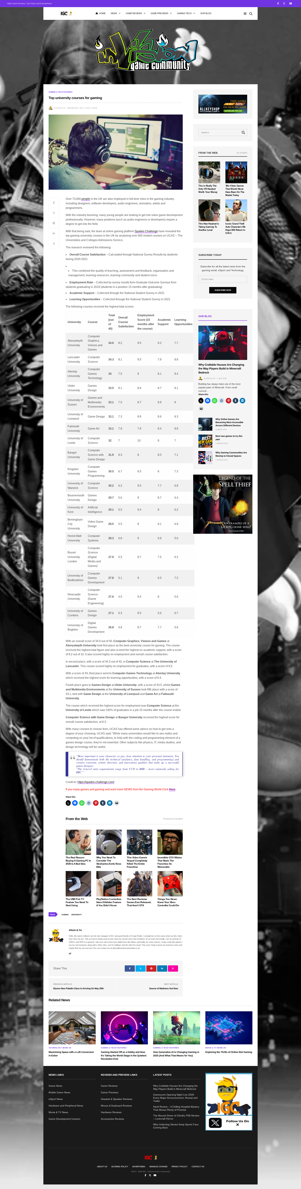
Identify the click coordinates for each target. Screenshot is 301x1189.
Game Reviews (134, 13)
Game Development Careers (64, 1118)
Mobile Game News (59, 1092)
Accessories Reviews (112, 1118)
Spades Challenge (146, 231)
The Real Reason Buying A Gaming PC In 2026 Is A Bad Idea (78, 860)
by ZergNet (242, 153)
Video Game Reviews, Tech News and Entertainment (29, 3)
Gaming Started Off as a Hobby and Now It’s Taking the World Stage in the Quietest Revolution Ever (123, 1055)
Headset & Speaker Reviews (116, 1099)
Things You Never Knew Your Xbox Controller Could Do (168, 902)
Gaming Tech (184, 13)
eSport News (56, 1099)
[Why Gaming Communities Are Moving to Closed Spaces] (205, 457)
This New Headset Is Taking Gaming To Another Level (208, 226)
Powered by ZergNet (173, 819)
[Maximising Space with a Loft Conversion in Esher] (72, 1027)
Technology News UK (60, 1048)
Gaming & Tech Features (60, 92)
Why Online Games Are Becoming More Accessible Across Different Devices (229, 422)
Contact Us (198, 1167)
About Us (102, 1167)
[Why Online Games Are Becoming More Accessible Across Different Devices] (205, 424)
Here (172, 789)
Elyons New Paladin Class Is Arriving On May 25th (78, 988)
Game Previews (159, 13)
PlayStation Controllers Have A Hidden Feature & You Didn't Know (108, 902)
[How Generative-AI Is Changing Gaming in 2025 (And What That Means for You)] (176, 1027)
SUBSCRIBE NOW (223, 290)
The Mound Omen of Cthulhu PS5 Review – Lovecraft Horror (176, 1117)
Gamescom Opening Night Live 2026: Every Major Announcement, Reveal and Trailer (175, 1097)
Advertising (138, 1167)
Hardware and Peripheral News (66, 1105)
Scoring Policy (119, 1167)
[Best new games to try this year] (205, 441)
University (76, 915)
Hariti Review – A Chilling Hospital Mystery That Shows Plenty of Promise (176, 1108)
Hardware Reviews (111, 1112)
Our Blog (205, 13)
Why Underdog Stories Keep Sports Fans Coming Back (176, 1126)
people (86, 198)
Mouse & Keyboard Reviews (116, 1105)
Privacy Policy (179, 1167)
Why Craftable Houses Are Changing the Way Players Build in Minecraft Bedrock (221, 368)
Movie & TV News (58, 1112)
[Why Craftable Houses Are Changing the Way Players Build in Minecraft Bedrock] (222, 343)
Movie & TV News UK (215, 1048)
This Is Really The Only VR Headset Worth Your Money (207, 188)
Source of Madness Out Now (163, 988)
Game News (55, 1085)
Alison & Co (59, 108)
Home (102, 13)
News (114, 13)
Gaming (65, 915)
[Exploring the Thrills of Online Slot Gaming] (228, 1027)
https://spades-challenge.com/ (96, 782)
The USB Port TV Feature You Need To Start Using (77, 902)
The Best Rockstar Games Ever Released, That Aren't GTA (139, 902)
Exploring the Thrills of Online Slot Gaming (228, 1052)
